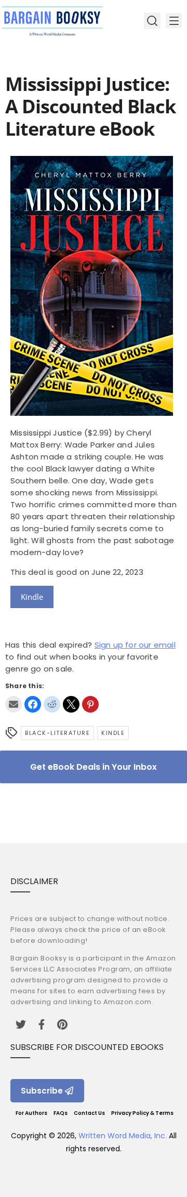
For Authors (31, 1113)
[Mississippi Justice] (91, 412)
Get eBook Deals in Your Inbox (93, 767)
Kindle (32, 596)
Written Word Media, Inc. (122, 1135)
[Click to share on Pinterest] (90, 704)
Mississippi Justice (46, 432)
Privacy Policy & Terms (142, 1113)
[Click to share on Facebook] (32, 704)
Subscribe (42, 1090)
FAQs (61, 1113)
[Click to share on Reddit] (52, 704)
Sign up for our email (135, 644)
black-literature (57, 733)
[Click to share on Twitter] (71, 704)
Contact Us (89, 1113)
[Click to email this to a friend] (13, 704)
